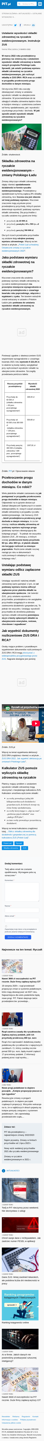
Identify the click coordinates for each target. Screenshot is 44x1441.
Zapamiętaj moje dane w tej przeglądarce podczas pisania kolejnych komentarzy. (21, 930)
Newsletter (6, 1416)
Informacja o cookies (10, 1420)
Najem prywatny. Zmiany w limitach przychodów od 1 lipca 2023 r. (20, 1141)
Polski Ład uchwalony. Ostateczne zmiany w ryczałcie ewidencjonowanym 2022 (20, 248)
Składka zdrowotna (11, 848)
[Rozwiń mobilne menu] (40, 3)
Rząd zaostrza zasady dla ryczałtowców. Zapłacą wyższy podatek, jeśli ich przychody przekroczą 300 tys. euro (21, 1035)
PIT (10, 471)
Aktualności (25, 13)
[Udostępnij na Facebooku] (20, 25)
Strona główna (9, 13)
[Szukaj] (19, 4)
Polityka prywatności (28, 1420)
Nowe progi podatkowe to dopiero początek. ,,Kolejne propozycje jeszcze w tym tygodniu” (22, 1091)
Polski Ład (7, 843)
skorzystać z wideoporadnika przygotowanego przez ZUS (19, 656)
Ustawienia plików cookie (11, 1423)
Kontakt (35, 1416)
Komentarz (9, 880)
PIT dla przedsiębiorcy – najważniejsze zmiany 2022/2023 (19, 1133)
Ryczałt (19, 843)
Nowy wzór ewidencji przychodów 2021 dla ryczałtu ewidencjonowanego (21, 1150)
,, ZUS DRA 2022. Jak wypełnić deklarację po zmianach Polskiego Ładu (22, 758)
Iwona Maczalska (10, 49)
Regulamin (26, 1416)
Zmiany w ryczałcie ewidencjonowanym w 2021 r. (17, 1158)
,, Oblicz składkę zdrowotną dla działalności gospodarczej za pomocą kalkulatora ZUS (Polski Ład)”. (19, 834)
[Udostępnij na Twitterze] (15, 25)
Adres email (10, 916)
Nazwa (8, 906)
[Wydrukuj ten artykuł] (33, 25)
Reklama (15, 1416)
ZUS (24, 848)
